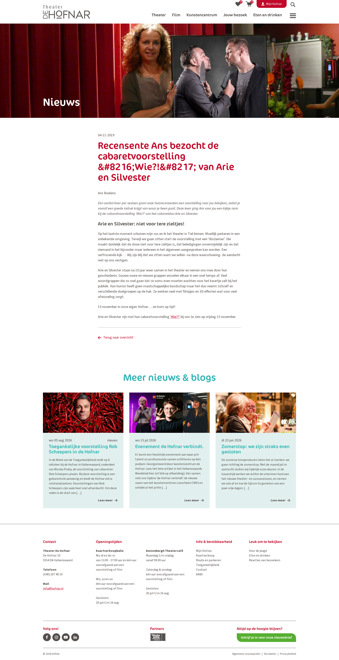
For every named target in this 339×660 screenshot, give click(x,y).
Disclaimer (270, 654)
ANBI (199, 574)
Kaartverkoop (205, 555)
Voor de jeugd (258, 551)
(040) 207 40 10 (53, 574)
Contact (201, 570)
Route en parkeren (208, 560)
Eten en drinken (259, 555)
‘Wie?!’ (175, 316)
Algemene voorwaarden (246, 654)
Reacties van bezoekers (264, 560)
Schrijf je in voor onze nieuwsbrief (266, 637)
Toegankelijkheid (207, 565)
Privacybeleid (288, 654)
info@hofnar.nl (53, 588)
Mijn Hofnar (204, 551)
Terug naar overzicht (118, 337)
